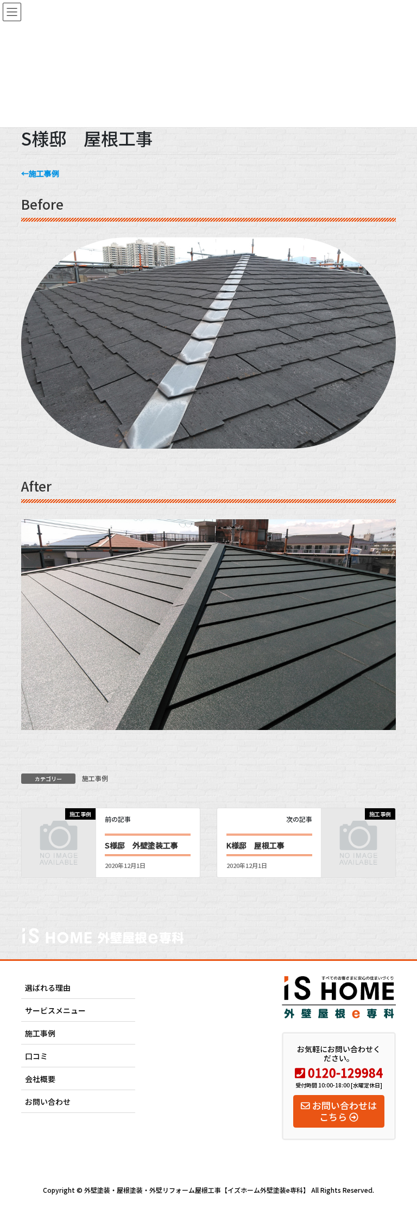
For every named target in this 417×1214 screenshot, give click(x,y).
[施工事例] (59, 830)
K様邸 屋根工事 (255, 845)
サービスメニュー (55, 1010)
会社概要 (40, 1078)
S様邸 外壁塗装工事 (141, 845)
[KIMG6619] (208, 724)
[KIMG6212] (208, 442)
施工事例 (95, 778)
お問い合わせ (48, 1101)
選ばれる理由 (48, 987)
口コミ (36, 1056)
